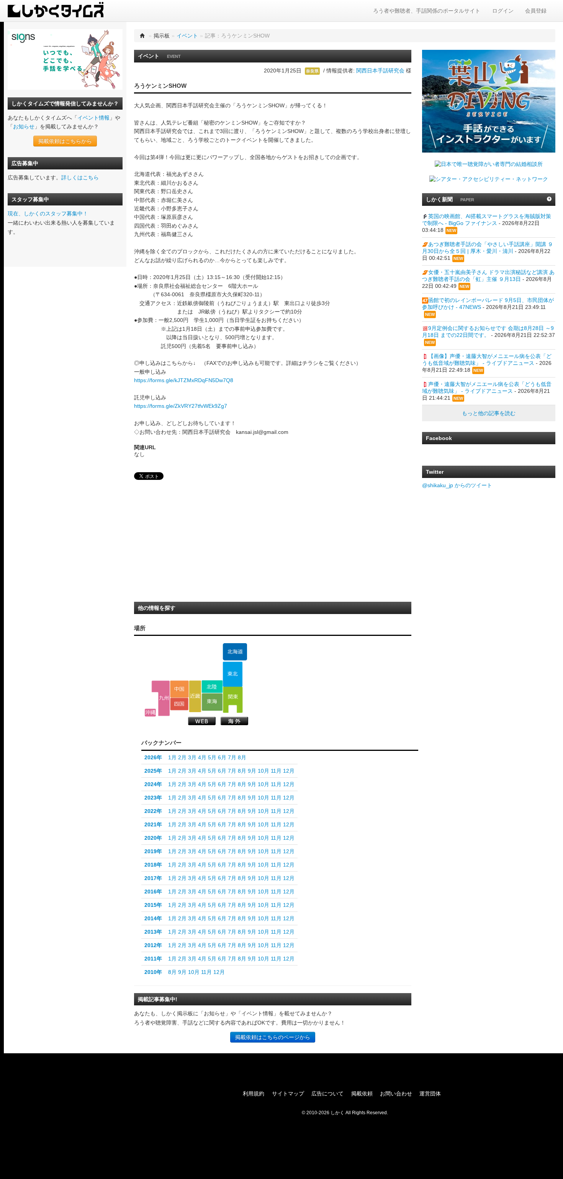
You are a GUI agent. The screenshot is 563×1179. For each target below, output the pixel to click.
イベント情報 (93, 118)
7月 (232, 757)
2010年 (153, 972)
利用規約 (253, 1093)
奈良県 (312, 71)
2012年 (153, 945)
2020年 (153, 838)
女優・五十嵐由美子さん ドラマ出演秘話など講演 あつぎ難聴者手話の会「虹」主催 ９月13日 (488, 275)
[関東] (233, 700)
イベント (187, 36)
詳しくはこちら (80, 177)
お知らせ (23, 126)
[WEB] (202, 721)
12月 (289, 771)
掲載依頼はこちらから (65, 141)
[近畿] (195, 696)
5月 (212, 757)
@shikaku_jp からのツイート (457, 485)
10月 (263, 771)
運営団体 (430, 1093)
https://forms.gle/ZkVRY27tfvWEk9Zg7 (180, 406)
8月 (242, 757)
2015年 (153, 905)
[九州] (160, 698)
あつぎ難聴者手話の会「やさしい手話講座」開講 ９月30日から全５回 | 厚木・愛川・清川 (487, 247)
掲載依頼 (362, 1093)
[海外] (234, 721)
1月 (172, 757)
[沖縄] (150, 712)
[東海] (212, 702)
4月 (202, 757)
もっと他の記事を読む (489, 413)
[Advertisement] (191, 543)
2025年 (153, 771)
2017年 (153, 878)
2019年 (153, 851)
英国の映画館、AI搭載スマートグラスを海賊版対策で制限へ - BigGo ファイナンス (486, 219)
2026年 (153, 757)
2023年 (153, 798)
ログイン (503, 11)
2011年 (153, 959)
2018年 (153, 865)
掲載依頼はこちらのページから (272, 1037)
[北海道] (235, 652)
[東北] (233, 674)
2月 (182, 757)
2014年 (153, 918)
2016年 (153, 891)
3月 (192, 757)
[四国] (179, 704)
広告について (327, 1093)
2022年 (153, 811)
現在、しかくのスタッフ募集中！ (48, 213)
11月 (276, 771)
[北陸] (212, 686)
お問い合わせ (396, 1093)
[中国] (179, 689)
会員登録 (536, 11)
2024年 (153, 784)
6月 (222, 757)
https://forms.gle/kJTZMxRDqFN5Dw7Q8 (183, 380)
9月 (252, 771)
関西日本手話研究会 (380, 70)
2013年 (153, 932)
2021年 (153, 824)
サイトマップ (288, 1093)
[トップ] (142, 35)
